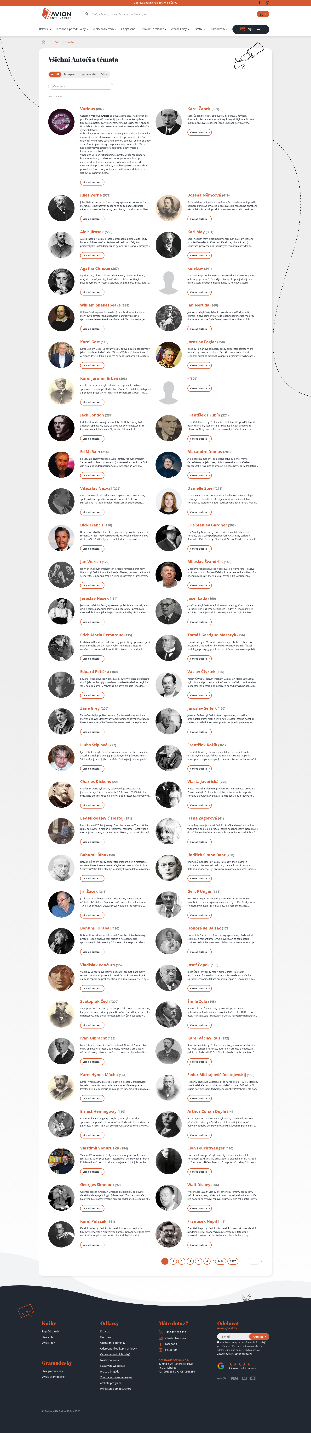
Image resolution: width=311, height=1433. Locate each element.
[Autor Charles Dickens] (61, 795)
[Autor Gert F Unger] (169, 904)
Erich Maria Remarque (101, 634)
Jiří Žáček (89, 891)
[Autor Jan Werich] (61, 575)
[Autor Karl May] (169, 245)
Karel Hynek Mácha (99, 1074)
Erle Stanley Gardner (207, 525)
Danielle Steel (200, 488)
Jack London (92, 415)
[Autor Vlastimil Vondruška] (61, 1161)
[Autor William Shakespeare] (61, 318)
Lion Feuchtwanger (206, 1148)
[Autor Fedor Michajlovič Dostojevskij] (169, 1088)
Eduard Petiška (94, 671)
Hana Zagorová (202, 818)
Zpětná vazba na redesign (116, 1377)
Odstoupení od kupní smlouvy (118, 1348)
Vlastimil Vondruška (99, 1148)
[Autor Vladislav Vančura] (61, 978)
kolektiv (195, 268)
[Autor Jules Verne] (61, 208)
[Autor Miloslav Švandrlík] (169, 575)
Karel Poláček (93, 1221)
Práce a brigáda (109, 1371)
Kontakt (105, 1331)
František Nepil (202, 1221)
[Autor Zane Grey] (61, 721)
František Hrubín (203, 415)
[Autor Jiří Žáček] (61, 904)
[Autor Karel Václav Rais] (169, 1051)
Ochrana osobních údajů (115, 1354)
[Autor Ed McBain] (61, 465)
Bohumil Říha (93, 854)
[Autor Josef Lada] (169, 611)
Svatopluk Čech (95, 1001)
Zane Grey (90, 708)
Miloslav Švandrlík (205, 561)
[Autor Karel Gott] (61, 355)
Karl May (196, 231)
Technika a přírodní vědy (71, 29)
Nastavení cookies (111, 1360)
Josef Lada (197, 598)
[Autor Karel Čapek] (169, 122)
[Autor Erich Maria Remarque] (61, 648)
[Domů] (44, 42)
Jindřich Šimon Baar (206, 854)
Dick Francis (92, 525)
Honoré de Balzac (204, 928)
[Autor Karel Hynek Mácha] (61, 1088)
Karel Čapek (199, 108)
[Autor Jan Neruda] (169, 318)
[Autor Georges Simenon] (61, 1198)
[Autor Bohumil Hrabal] (61, 941)
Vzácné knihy (179, 29)
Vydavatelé (89, 74)
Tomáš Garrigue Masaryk (211, 634)
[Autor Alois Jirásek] (61, 245)
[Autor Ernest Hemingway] (61, 1124)
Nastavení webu (112, 1365)
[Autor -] (169, 391)
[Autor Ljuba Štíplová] (61, 758)
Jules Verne (91, 195)
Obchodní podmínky (112, 1343)
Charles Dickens (95, 781)
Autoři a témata (64, 42)
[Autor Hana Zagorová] (169, 831)
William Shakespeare (100, 305)
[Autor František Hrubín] (169, 428)
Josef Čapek (198, 964)
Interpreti (70, 74)
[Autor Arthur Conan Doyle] (169, 1124)
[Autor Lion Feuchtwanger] (169, 1161)
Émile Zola (197, 1001)
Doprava (105, 1337)
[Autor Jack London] (61, 428)
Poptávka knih (50, 1331)
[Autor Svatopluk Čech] (61, 1014)
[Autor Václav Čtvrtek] (169, 685)
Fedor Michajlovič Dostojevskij (216, 1074)
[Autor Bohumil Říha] (61, 868)
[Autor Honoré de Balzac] (169, 941)
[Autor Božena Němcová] (169, 208)
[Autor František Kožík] (169, 758)
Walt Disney (198, 1184)
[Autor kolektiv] (169, 281)
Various (87, 108)
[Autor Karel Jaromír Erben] (61, 391)
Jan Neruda (198, 305)
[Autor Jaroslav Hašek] (61, 611)
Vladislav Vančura (97, 964)
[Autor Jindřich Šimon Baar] (169, 868)
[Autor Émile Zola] (169, 1014)
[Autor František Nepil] (169, 1234)
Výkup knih (48, 1343)
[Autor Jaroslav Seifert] (169, 721)
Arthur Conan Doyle (206, 1111)
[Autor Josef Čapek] (169, 978)
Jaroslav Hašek (94, 598)
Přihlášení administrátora (116, 1388)
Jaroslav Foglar (201, 341)
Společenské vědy (103, 29)
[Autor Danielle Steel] (169, 501)
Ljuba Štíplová (94, 744)
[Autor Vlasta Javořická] (169, 795)
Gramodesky (217, 29)
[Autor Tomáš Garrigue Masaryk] (169, 648)
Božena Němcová (204, 195)
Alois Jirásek (92, 231)
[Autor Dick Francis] (61, 538)
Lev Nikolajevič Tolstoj (101, 818)
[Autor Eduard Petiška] (61, 685)
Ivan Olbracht (93, 1038)
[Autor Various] (61, 122)
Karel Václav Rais (203, 1038)
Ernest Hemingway (98, 1111)
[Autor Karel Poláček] (61, 1234)
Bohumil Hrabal (95, 928)
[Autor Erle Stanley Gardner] (169, 538)
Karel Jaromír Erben (99, 378)
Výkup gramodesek (53, 1376)
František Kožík (202, 744)
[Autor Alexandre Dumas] (169, 465)
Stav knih (47, 1337)
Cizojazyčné (128, 29)
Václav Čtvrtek (201, 671)
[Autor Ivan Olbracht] (61, 1051)
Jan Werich (90, 561)
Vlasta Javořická (203, 781)
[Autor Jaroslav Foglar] (169, 355)
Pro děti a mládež (153, 29)
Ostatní (198, 29)
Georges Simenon (97, 1184)
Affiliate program (110, 1383)
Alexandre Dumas (204, 451)
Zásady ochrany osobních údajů (234, 1353)
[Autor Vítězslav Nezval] (61, 501)
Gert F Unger (199, 891)
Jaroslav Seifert (202, 708)
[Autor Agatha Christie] (61, 281)
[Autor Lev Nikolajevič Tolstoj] (61, 831)
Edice (104, 74)
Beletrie (44, 29)
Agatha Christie (95, 268)
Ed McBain (90, 451)
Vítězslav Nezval (96, 488)
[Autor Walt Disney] (169, 1198)
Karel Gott (90, 341)
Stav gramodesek (52, 1371)
